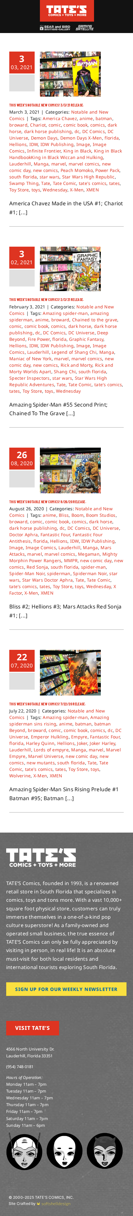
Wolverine (20, 776)
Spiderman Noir (90, 573)
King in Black (77, 151)
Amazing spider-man (65, 313)
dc (77, 131)
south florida (23, 177)
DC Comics (93, 131)
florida (112, 138)
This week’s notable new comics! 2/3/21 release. (46, 299)
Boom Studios (100, 515)
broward (18, 125)
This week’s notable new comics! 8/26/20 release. (47, 501)
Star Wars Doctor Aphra (47, 580)
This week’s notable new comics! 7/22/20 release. (47, 704)
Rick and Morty (76, 365)
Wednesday (55, 190)
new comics (45, 170)
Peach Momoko (77, 170)
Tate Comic (64, 183)
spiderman (58, 573)
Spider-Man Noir (27, 573)
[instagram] (8, 1004)
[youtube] (28, 1004)
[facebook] (18, 1004)
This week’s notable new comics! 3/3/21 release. (46, 105)
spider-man (93, 567)
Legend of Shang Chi (74, 352)
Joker (82, 743)
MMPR (71, 560)
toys (36, 190)
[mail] (58, 1004)
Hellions (18, 144)
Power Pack (107, 170)
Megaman (89, 554)
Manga (41, 164)
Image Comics (41, 547)
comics (97, 125)
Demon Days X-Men (81, 138)
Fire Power (39, 339)
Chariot (38, 125)
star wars (49, 177)
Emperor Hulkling (50, 737)
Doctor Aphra (23, 534)
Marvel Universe (45, 756)
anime (86, 118)
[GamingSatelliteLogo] (84, 27)
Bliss (64, 515)
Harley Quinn (40, 743)
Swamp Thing (24, 183)
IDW (33, 144)
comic (55, 125)
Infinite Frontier (44, 151)
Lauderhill (20, 164)
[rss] (48, 1004)
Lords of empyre (51, 750)
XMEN (92, 190)
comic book (75, 125)
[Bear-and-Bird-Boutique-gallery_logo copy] (54, 27)
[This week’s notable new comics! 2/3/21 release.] (70, 269)
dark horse (80, 326)
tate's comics (92, 183)
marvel (58, 164)
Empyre (79, 737)
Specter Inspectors (29, 378)
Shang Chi (65, 371)
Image (83, 144)
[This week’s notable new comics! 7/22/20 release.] (70, 673)
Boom (77, 515)
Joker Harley (102, 743)
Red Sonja (37, 567)
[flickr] (38, 1004)
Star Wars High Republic (88, 177)
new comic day (95, 560)
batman (104, 118)
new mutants (41, 763)
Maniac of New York (30, 358)
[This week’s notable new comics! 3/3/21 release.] (70, 74)
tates (114, 183)
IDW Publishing (57, 144)
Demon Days (44, 138)
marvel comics (84, 164)
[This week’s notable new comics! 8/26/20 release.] (70, 470)
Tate (45, 183)
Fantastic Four (55, 534)
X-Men (77, 190)
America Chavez (60, 118)
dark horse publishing (48, 131)
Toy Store (19, 190)
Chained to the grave (94, 320)
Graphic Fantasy (86, 339)
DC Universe (81, 333)
